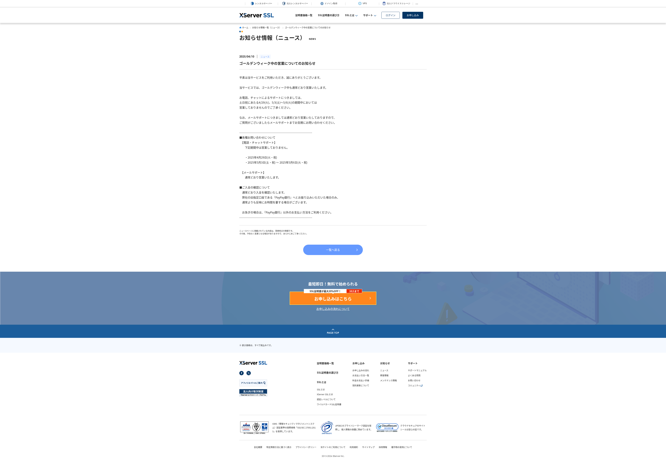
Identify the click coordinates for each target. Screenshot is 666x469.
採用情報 (383, 447)
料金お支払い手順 (360, 380)
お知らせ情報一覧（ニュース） (266, 27)
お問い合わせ (414, 380)
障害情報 (384, 375)
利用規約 (354, 447)
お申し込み (413, 15)
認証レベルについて (326, 399)
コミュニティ (414, 385)
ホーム (245, 27)
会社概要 (258, 447)
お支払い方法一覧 (360, 375)
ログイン (390, 15)
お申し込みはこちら (333, 299)
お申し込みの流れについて (333, 309)
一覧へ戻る (333, 250)
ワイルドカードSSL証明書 (329, 404)
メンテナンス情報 (388, 380)
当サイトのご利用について (333, 447)
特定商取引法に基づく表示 (278, 447)
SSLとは (321, 389)
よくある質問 (414, 375)
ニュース (265, 56)
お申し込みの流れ (360, 370)
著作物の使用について (401, 447)
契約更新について (360, 385)
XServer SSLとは (325, 394)
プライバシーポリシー (306, 447)
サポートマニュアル (417, 370)
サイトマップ (368, 447)
